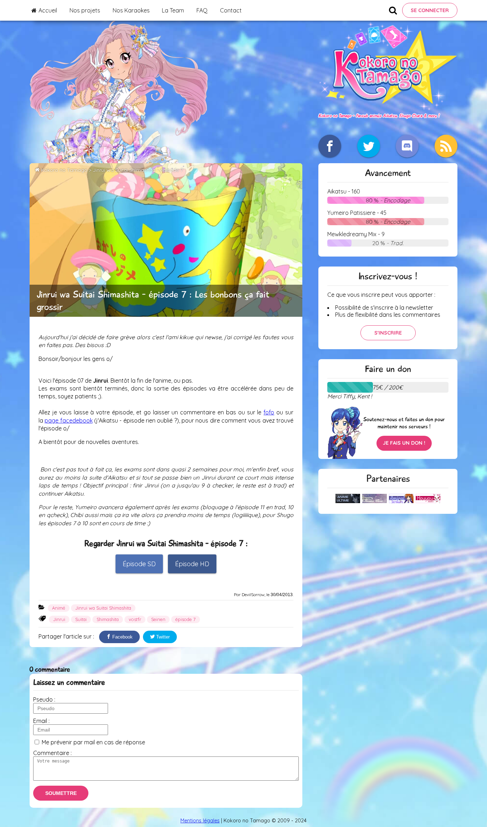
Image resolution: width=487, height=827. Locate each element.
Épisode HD (192, 564)
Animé (58, 608)
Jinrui (59, 619)
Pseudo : (44, 699)
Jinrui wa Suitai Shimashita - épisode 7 (138, 170)
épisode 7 (185, 619)
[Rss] (446, 146)
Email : (41, 720)
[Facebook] (329, 146)
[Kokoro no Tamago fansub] (387, 108)
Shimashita (108, 619)
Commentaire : (52, 752)
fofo (268, 412)
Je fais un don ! (404, 443)
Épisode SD (139, 564)
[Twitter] (368, 146)
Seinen (158, 619)
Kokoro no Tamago (64, 170)
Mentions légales (200, 820)
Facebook (122, 637)
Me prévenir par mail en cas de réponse (93, 742)
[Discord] (407, 146)
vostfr (135, 619)
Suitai (81, 619)
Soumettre (61, 793)
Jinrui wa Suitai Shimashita (103, 608)
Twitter (162, 637)
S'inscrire (388, 333)
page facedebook (68, 420)
